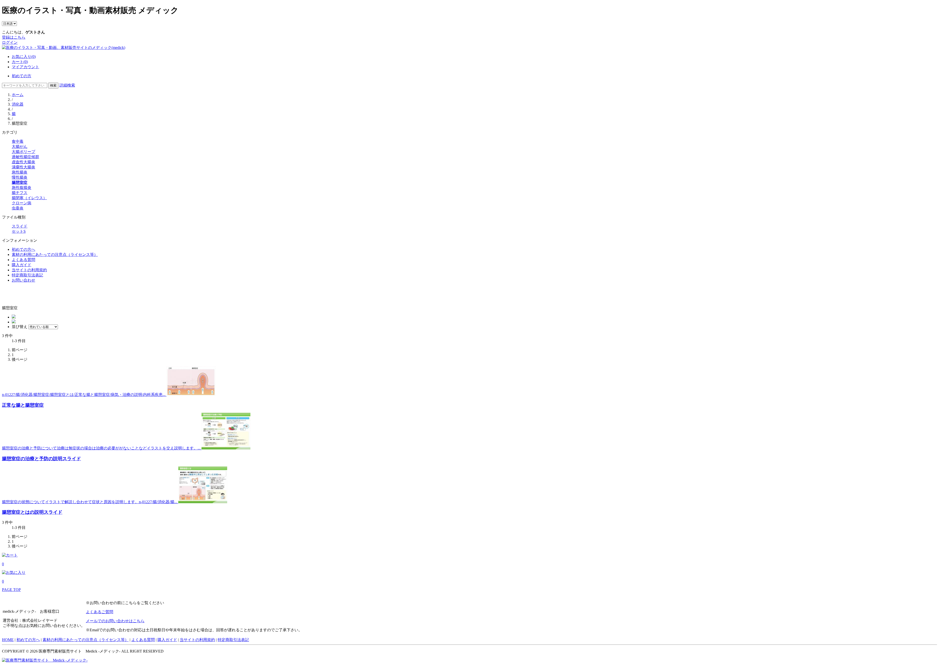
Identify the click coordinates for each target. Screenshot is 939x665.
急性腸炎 (19, 172)
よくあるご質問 (99, 612)
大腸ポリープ (23, 152)
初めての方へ (23, 249)
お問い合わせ (23, 280)
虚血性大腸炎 (23, 162)
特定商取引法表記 (27, 275)
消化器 (17, 104)
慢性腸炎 (19, 177)
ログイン (10, 42)
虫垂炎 (17, 208)
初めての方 (21, 76)
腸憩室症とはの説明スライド (32, 512)
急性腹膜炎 (21, 187)
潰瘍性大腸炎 (23, 167)
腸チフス (19, 193)
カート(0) (20, 62)
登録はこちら (13, 37)
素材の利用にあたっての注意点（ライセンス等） (55, 254)
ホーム (17, 95)
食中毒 (17, 141)
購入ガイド (21, 265)
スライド (19, 226)
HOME (8, 640)
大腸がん (19, 146)
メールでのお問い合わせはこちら (115, 621)
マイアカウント (25, 67)
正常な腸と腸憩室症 (23, 405)
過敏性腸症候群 (25, 157)
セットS (19, 231)
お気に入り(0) (24, 57)
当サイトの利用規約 (29, 270)
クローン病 (21, 203)
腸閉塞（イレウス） (29, 198)
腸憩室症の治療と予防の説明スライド (41, 458)
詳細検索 (67, 85)
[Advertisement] (30, 294)
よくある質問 (23, 260)
